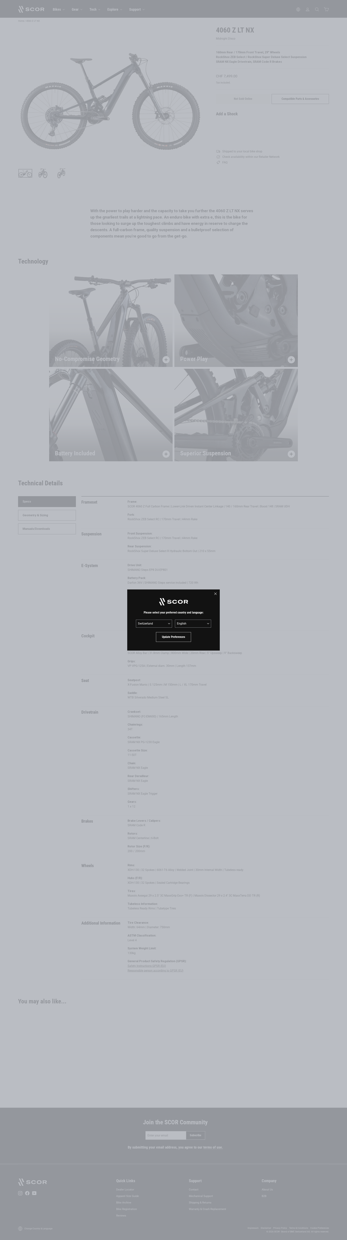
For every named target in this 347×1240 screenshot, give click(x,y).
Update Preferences (173, 637)
